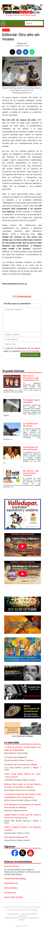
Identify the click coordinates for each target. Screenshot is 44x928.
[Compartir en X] (12, 52)
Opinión (6, 30)
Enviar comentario (30, 355)
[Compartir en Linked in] (25, 52)
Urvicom (25, 926)
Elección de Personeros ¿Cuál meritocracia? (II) (31, 378)
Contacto (6, 907)
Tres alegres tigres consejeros (31, 401)
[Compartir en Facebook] (19, 52)
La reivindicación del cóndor (30, 424)
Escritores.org (10, 892)
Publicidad (27, 907)
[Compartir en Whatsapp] (31, 52)
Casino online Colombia (13, 897)
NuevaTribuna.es (11, 883)
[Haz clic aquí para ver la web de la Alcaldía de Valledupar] (22, 514)
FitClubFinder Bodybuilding (15, 879)
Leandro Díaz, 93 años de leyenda (30, 448)
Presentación (17, 907)
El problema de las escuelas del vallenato (20, 764)
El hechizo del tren (11, 866)
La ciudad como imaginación (15, 757)
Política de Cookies (14, 910)
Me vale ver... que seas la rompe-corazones (30, 473)
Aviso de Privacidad (30, 351)
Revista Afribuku (11, 888)
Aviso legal (37, 907)
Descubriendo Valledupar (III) (16, 837)
